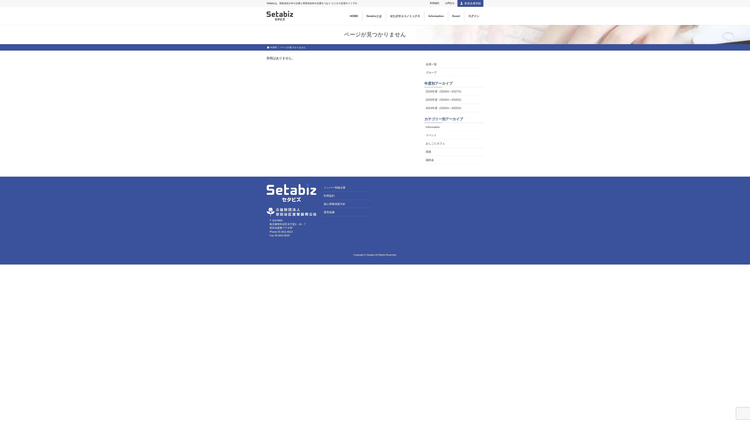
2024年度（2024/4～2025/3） (444, 108)
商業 (428, 151)
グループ (431, 72)
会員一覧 (431, 64)
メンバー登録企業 (335, 187)
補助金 (430, 160)
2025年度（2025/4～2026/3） (444, 99)
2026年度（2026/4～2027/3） (444, 91)
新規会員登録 (472, 3)
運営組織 (329, 212)
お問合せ (449, 3)
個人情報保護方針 (335, 204)
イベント (431, 135)
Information (433, 127)
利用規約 (434, 3)
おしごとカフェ (435, 143)
